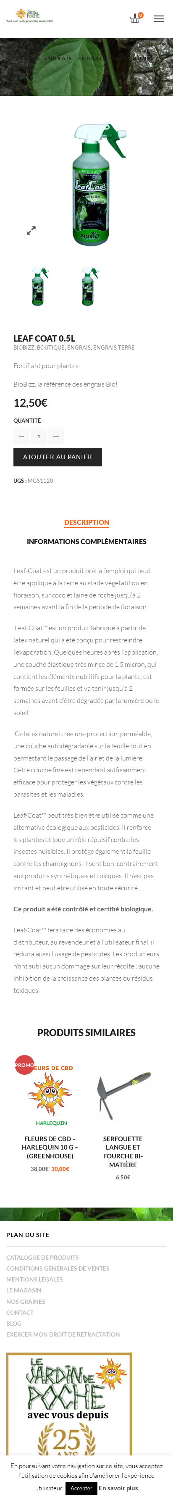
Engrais (58, 58)
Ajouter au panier (57, 457)
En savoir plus (118, 1488)
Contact (20, 1312)
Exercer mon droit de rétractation (63, 1334)
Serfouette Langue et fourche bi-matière (123, 1151)
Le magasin (24, 1290)
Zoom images (31, 230)
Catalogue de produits (42, 1257)
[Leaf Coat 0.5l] (36, 286)
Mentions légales (34, 1279)
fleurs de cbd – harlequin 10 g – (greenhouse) (50, 1147)
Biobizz (146, 58)
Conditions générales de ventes (58, 1268)
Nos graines (25, 1301)
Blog (13, 1323)
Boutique (51, 347)
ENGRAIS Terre (102, 58)
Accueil (25, 58)
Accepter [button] (81, 1488)
